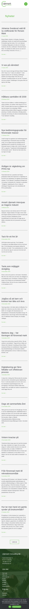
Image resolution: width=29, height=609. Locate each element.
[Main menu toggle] (26, 4)
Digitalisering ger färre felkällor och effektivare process (11, 369)
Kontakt (4, 582)
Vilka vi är (4, 575)
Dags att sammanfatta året (13, 404)
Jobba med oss (5, 577)
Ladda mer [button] (14, 542)
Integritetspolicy (6, 586)
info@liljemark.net (6, 563)
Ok (10, 606)
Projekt (4, 578)
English (4, 584)
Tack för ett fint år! (9, 236)
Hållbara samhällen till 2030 (13, 97)
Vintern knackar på (9, 437)
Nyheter (4, 580)
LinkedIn (4, 595)
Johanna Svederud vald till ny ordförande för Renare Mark (13, 31)
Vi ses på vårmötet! (10, 65)
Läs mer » (3, 54)
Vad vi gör (4, 573)
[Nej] (27, 603)
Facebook (4, 593)
